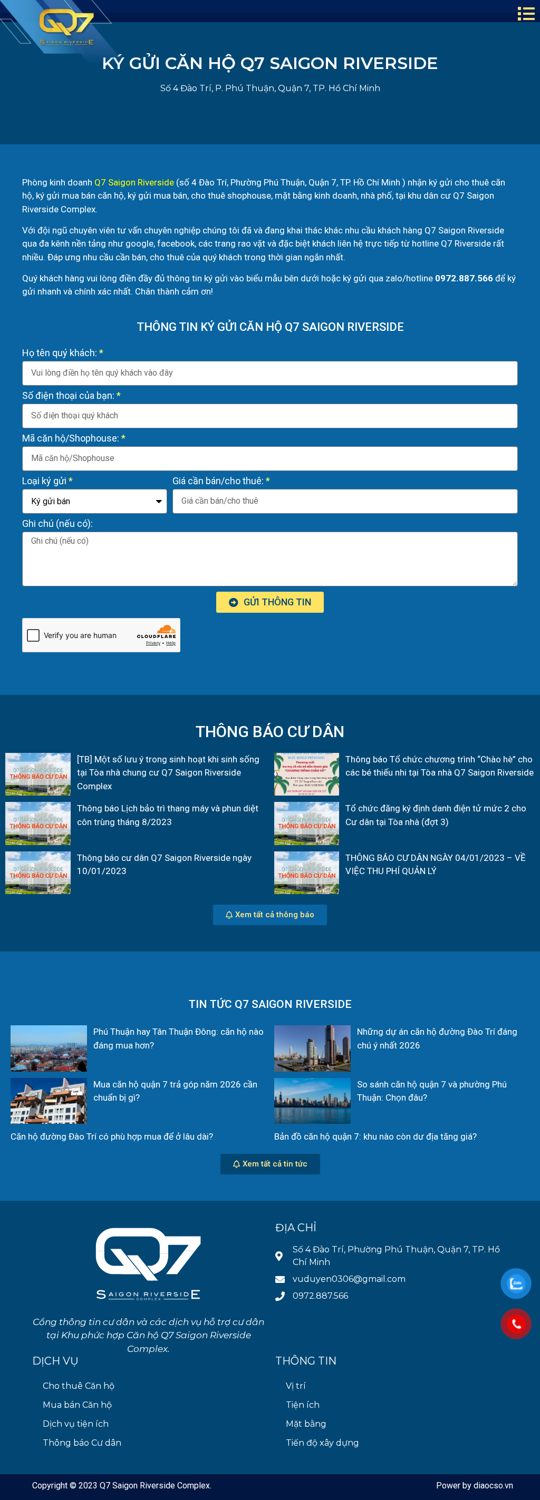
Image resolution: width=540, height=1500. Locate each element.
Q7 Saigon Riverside (134, 182)
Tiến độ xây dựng (322, 1443)
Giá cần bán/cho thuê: (218, 481)
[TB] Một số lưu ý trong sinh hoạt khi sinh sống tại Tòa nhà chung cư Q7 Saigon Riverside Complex (168, 772)
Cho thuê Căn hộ (78, 1386)
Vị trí (296, 1386)
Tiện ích (303, 1405)
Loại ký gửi (44, 481)
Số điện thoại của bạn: (68, 396)
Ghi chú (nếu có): (57, 524)
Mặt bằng (306, 1424)
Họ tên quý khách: (59, 353)
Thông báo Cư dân (82, 1443)
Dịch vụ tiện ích (76, 1424)
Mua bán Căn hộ (77, 1405)
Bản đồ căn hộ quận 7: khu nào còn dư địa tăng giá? (375, 1136)
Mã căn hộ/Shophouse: (70, 439)
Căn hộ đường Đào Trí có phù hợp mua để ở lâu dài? (112, 1136)
